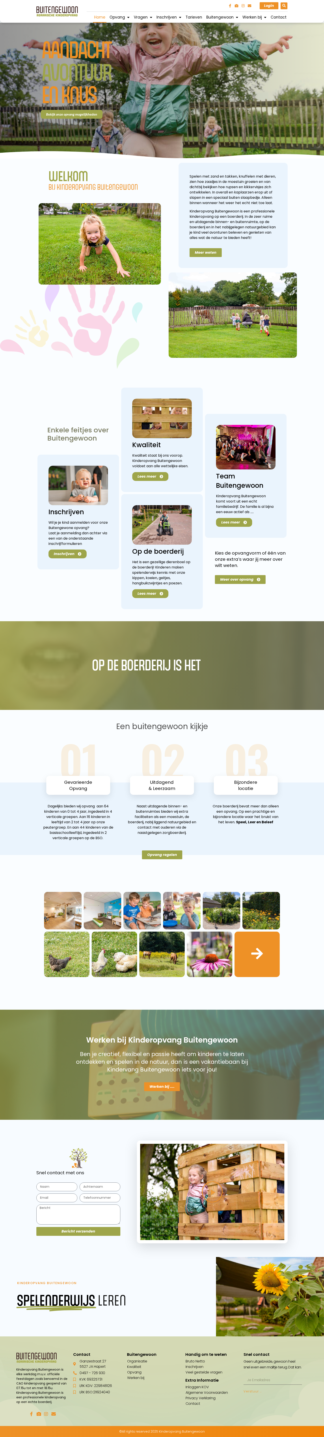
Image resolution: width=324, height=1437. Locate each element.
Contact (279, 17)
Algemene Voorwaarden (207, 1392)
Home (99, 17)
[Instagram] (243, 6)
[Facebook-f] (230, 6)
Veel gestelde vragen (204, 1372)
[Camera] (236, 6)
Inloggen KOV (197, 1387)
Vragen (141, 17)
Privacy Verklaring (201, 1398)
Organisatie (137, 1361)
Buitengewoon (220, 17)
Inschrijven (166, 17)
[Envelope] (249, 6)
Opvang (117, 17)
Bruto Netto (195, 1361)
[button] (284, 5)
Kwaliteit (134, 1366)
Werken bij (252, 17)
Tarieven (194, 17)
